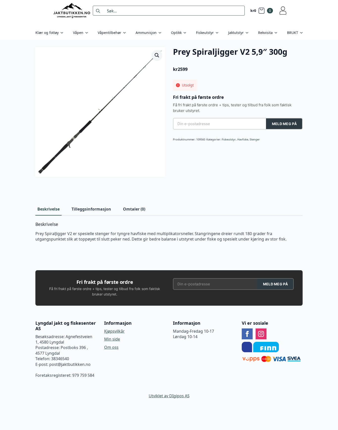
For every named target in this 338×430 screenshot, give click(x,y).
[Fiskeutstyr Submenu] (218, 32)
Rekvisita (265, 32)
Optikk (176, 32)
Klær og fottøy (47, 32)
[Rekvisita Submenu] (277, 32)
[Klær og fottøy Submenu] (63, 32)
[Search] (98, 11)
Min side (112, 339)
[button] (157, 55)
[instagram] (261, 333)
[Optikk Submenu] (186, 32)
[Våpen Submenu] (88, 32)
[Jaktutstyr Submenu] (248, 32)
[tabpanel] (169, 232)
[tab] (48, 209)
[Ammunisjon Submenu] (161, 32)
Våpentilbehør (109, 32)
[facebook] (247, 333)
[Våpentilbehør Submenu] (126, 32)
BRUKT (292, 32)
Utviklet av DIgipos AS (169, 396)
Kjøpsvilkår (114, 331)
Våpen (78, 32)
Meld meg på (284, 124)
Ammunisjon (146, 32)
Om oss (111, 347)
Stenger (255, 139)
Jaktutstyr (236, 32)
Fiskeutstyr (205, 32)
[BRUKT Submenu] (303, 32)
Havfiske (242, 139)
